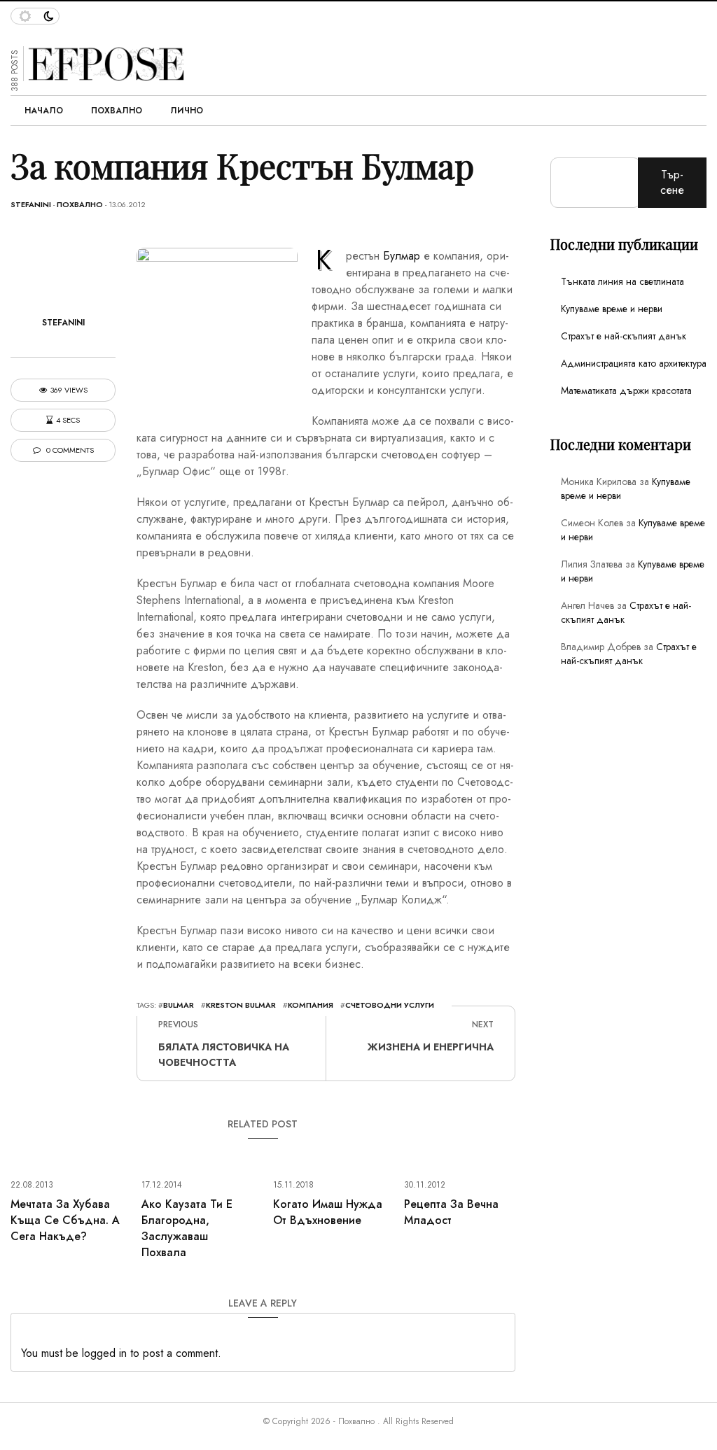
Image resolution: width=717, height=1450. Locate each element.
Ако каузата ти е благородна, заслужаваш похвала (186, 1228)
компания (310, 1005)
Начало (44, 110)
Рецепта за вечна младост (451, 1212)
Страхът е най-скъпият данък (623, 336)
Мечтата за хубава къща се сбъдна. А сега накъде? (65, 1220)
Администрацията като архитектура (633, 363)
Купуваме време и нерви (611, 309)
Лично (186, 110)
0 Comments (69, 450)
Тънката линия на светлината (622, 281)
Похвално (116, 110)
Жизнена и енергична (431, 1047)
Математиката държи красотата (626, 390)
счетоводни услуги (389, 1005)
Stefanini (31, 204)
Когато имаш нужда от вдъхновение (327, 1212)
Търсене (672, 182)
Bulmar (178, 1005)
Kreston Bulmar (241, 1005)
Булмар (401, 256)
